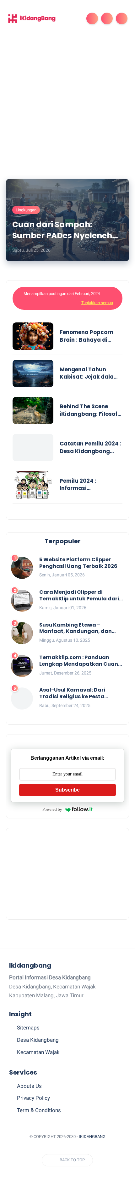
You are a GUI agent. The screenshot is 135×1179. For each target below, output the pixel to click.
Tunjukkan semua (97, 302)
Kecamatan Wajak (38, 1052)
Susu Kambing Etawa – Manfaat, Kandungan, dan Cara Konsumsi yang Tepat (76, 628)
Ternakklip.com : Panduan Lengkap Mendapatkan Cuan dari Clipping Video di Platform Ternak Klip (80, 661)
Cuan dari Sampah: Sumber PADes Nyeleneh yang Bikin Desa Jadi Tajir (65, 230)
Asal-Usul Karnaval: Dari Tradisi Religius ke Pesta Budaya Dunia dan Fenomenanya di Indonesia (75, 693)
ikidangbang (92, 1136)
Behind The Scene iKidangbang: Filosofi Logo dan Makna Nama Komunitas (89, 410)
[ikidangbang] (32, 18)
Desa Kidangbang (38, 1040)
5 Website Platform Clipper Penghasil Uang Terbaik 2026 (78, 563)
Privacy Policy (33, 1098)
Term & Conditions (39, 1110)
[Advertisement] (67, 108)
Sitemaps (28, 1027)
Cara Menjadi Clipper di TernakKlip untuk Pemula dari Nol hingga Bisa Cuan (79, 595)
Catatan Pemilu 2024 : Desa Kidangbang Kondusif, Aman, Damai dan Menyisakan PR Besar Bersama (91, 447)
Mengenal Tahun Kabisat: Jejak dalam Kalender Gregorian (89, 373)
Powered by (52, 809)
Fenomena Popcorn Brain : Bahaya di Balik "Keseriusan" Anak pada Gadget (86, 336)
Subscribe (67, 790)
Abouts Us (29, 1086)
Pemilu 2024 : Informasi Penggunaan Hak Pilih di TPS (90, 484)
